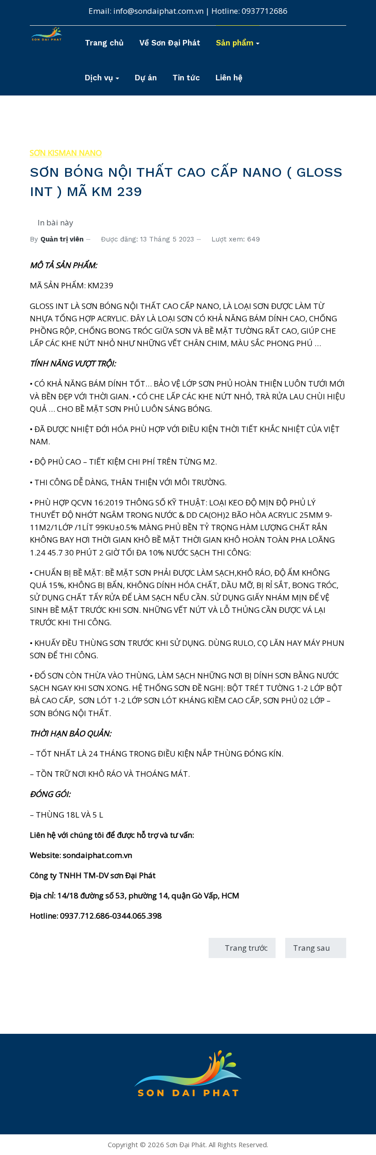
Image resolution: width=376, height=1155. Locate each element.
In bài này (54, 222)
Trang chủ (104, 42)
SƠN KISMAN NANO (66, 152)
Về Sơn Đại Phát (169, 42)
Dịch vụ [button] (99, 77)
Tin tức (186, 77)
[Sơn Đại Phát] (46, 33)
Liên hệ (229, 77)
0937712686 (265, 11)
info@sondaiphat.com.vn (158, 11)
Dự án (146, 77)
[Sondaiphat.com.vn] (188, 1083)
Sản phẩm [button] (235, 42)
